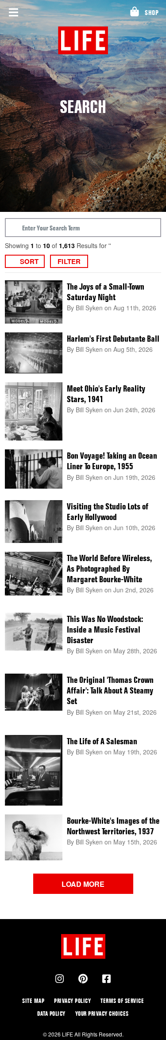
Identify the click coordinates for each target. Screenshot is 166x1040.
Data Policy (51, 1013)
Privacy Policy (72, 1000)
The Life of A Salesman (102, 741)
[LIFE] (83, 40)
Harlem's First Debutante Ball (113, 338)
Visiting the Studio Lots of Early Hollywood (107, 511)
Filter (69, 261)
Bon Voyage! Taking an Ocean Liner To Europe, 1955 (112, 460)
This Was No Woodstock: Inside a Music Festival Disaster (105, 629)
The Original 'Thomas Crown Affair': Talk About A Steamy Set (110, 690)
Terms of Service (122, 1000)
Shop (151, 12)
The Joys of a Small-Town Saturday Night (105, 291)
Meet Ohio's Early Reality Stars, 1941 (106, 393)
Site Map (33, 1000)
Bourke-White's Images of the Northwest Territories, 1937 (113, 826)
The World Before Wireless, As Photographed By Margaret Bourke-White (109, 568)
